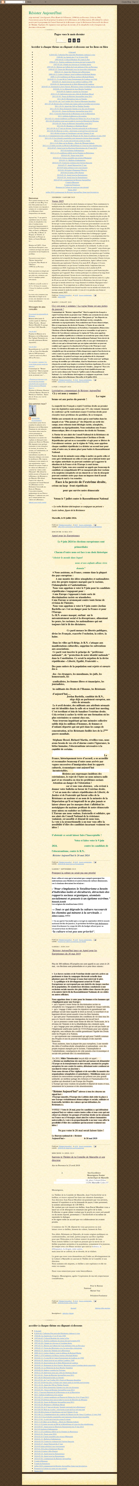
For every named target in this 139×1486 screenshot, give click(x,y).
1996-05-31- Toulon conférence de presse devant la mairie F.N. (72, 62)
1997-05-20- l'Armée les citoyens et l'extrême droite (72, 64)
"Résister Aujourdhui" (36, 419)
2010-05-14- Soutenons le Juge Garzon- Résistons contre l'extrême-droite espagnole (72, 86)
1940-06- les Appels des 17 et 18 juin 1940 (72, 57)
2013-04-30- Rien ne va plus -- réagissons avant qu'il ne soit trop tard (72, 131)
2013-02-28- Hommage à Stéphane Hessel (72, 126)
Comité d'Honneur (72, 182)
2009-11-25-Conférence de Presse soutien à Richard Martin (72, 76)
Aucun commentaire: (85, 295)
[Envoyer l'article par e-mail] (95, 295)
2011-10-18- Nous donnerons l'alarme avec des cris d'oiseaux (72, 108)
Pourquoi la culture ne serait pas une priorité (74, 872)
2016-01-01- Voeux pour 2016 (72, 155)
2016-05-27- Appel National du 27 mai (72, 165)
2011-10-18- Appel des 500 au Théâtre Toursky (72, 106)
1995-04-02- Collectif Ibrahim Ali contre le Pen (72, 59)
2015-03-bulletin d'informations (72, 150)
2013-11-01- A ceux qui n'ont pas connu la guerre (72, 140)
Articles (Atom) (68, 1313)
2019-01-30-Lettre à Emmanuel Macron (72, 170)
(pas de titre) (33, 331)
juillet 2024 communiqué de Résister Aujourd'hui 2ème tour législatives (72, 192)
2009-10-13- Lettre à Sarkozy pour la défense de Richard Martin (72, 74)
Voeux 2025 (72, 189)
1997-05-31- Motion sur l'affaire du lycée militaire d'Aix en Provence (72, 67)
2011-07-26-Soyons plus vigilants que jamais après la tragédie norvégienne (72, 103)
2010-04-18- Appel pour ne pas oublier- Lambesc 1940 (72, 81)
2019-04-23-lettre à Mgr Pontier (72, 172)
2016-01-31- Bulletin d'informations (72, 160)
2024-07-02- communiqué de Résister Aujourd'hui (72, 180)
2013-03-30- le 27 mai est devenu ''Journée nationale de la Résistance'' (72, 128)
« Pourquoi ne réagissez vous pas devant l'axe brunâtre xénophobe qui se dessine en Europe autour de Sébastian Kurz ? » (38, 383)
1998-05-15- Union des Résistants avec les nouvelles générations (72, 69)
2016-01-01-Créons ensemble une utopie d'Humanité (72, 158)
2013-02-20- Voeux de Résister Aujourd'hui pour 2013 (72, 123)
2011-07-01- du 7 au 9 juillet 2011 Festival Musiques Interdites (72, 101)
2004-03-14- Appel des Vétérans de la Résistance (72, 72)
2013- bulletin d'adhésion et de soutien (72, 116)
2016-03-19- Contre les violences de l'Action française (72, 162)
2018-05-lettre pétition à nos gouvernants (72, 167)
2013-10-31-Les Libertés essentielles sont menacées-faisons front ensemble (72, 138)
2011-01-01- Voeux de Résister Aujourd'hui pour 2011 (72, 96)
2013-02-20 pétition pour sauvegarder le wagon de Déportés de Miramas (72, 121)
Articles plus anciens (102, 1308)
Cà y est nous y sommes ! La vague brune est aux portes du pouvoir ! (38, 364)
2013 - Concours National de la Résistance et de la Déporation (72, 113)
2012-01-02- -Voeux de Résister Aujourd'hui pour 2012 (72, 111)
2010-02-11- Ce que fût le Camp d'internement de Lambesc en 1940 (72, 79)
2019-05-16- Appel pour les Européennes (72, 175)
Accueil (73, 1308)
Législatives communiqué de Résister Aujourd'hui (76, 390)
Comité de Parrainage (72, 185)
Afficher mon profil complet (37, 502)
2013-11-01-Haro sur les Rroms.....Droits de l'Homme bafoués (72, 143)
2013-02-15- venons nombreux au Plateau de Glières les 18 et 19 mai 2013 (72, 118)
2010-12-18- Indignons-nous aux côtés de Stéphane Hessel (72, 94)
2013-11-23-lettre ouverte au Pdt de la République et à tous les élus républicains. (72, 145)
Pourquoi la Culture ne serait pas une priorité (72, 187)
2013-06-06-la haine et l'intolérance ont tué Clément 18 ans (72, 133)
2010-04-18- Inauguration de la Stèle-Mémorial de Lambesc (72, 84)
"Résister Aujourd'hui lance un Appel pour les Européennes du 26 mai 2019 (74, 952)
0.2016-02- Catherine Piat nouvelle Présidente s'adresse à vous (72, 54)
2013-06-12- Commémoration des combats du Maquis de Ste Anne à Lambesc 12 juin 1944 (72, 135)
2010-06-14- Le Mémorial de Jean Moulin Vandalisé (72, 89)
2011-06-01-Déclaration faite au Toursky (72, 99)
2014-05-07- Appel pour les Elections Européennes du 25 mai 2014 (72, 148)
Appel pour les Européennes (66, 535)
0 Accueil (72, 52)
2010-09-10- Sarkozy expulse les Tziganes (72, 91)
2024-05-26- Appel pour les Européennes (72, 177)
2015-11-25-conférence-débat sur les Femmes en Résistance (72, 153)
